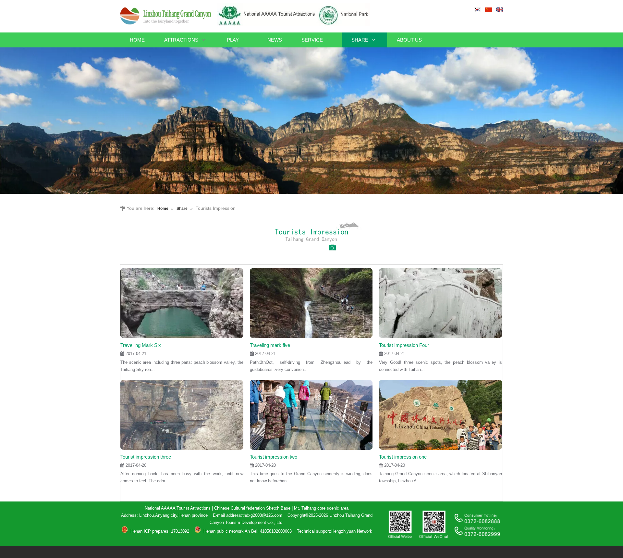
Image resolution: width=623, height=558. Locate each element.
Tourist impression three (145, 457)
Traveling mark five (270, 345)
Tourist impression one (403, 457)
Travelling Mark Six (140, 345)
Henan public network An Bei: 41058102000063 (247, 531)
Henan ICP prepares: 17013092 (159, 531)
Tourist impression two (273, 457)
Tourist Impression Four (404, 345)
